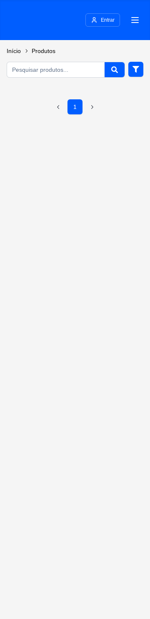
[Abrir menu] (135, 20)
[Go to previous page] (58, 106)
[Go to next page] (91, 106)
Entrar (108, 20)
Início (14, 51)
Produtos (43, 51)
